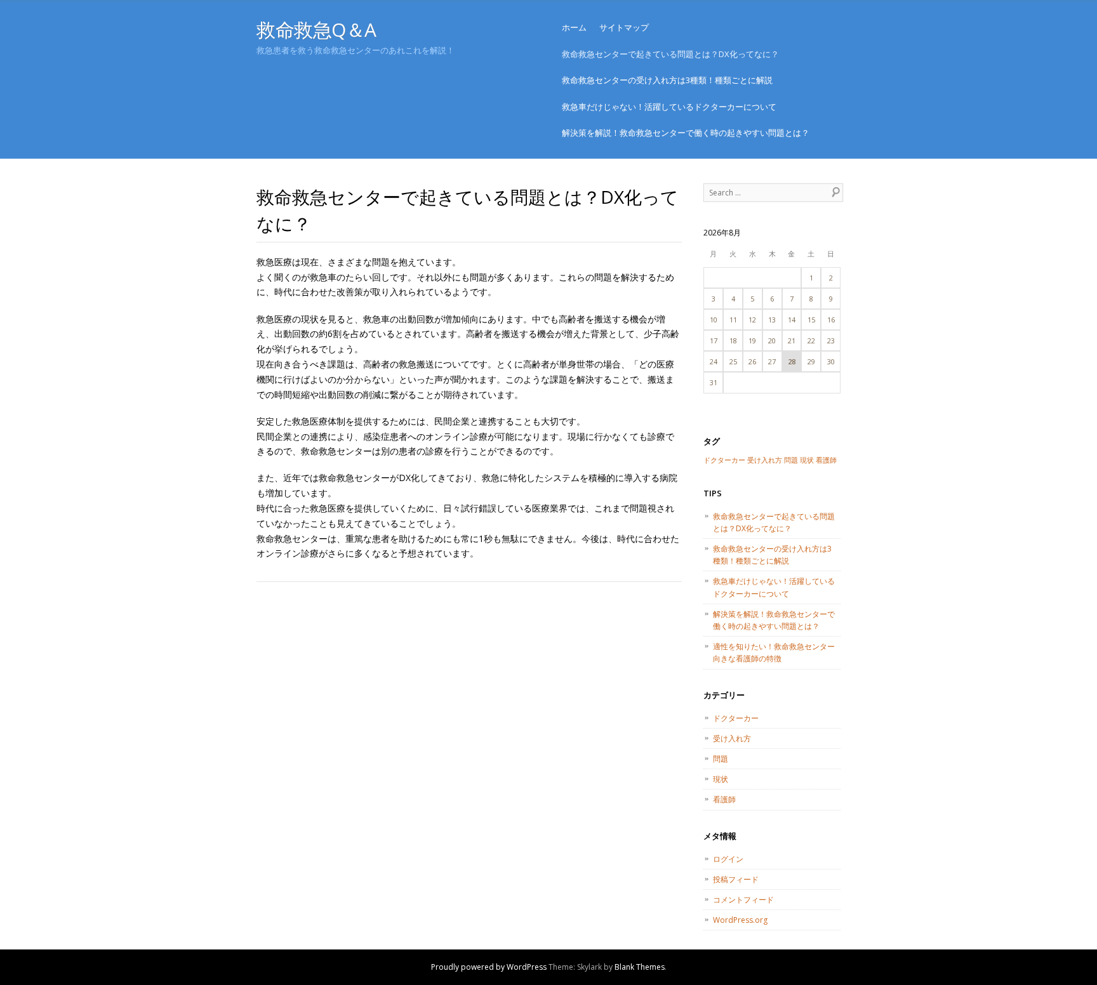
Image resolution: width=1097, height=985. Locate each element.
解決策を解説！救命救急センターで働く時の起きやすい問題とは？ (685, 132)
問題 (791, 460)
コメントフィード (743, 899)
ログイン (728, 859)
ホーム (574, 27)
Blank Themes (640, 967)
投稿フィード (736, 879)
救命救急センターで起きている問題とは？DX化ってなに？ (670, 54)
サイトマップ (624, 27)
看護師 (826, 460)
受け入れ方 (764, 460)
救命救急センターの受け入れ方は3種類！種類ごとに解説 (667, 80)
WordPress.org (740, 920)
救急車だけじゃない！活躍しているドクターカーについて (669, 106)
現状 (807, 460)
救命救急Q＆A (316, 30)
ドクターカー (724, 460)
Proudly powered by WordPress (489, 967)
